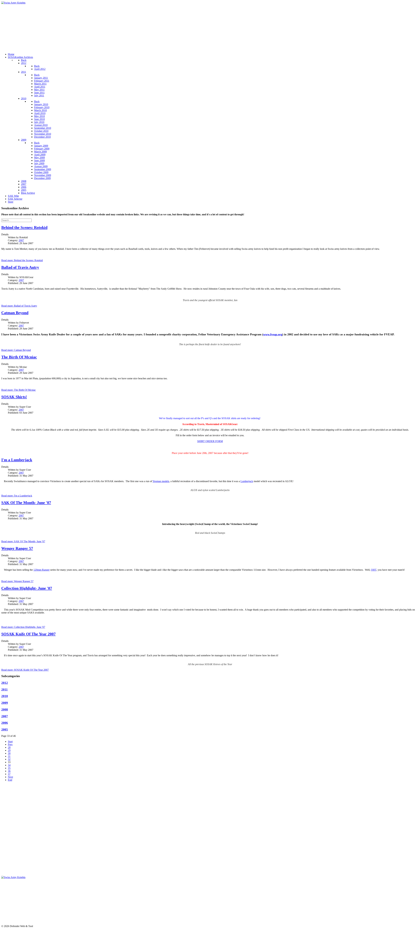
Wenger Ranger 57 (17, 548)
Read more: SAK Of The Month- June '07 (23, 541)
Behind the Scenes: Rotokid (24, 227)
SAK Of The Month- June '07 (26, 502)
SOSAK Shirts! (14, 397)
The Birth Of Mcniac (19, 357)
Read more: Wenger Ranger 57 (17, 581)
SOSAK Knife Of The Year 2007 (28, 634)
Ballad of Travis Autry (20, 267)
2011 (4, 689)
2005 (4, 729)
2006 (4, 723)
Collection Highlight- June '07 (26, 588)
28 (9, 747)
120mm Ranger (41, 569)
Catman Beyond (14, 313)
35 (9, 768)
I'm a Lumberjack (16, 460)
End (10, 779)
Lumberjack (247, 481)
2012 (4, 682)
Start (10, 741)
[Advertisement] (99, 27)
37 (9, 774)
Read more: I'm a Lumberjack (16, 495)
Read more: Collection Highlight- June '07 (23, 627)
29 (9, 750)
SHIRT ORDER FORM (210, 441)
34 (9, 765)
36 (9, 771)
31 (9, 756)
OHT (373, 569)
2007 (21, 240)
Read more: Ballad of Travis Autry (19, 305)
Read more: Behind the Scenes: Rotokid (22, 260)
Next (10, 777)
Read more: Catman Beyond (16, 350)
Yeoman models (161, 481)
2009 (4, 702)
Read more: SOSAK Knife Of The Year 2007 (25, 669)
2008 (4, 709)
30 (9, 753)
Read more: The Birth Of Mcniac (18, 389)
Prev (10, 744)
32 (9, 759)
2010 (4, 696)
